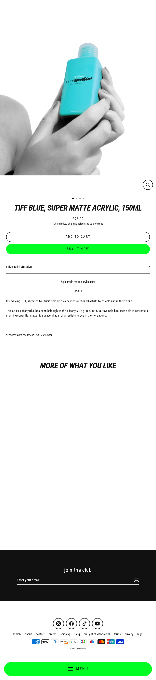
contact (40, 634)
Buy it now (78, 249)
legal (140, 634)
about (28, 634)
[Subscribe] (136, 580)
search (17, 634)
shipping (65, 634)
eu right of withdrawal (97, 634)
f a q (77, 634)
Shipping (72, 223)
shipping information (19, 266)
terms (117, 634)
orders (52, 634)
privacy (129, 634)
